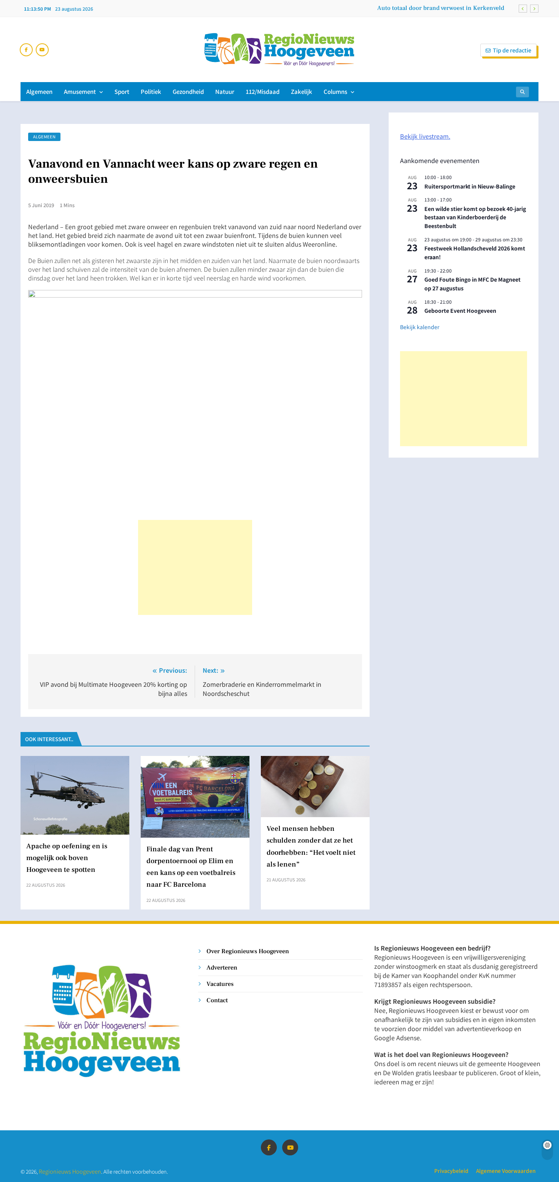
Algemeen (39, 91)
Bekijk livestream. (425, 136)
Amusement (80, 91)
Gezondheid (188, 91)
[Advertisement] (195, 567)
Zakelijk (301, 91)
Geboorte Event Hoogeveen (460, 310)
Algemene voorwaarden (505, 1170)
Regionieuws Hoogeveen (70, 1171)
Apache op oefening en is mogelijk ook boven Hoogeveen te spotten (66, 857)
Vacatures (219, 984)
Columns (335, 91)
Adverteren (221, 967)
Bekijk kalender (419, 327)
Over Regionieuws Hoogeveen (247, 951)
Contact (217, 1000)
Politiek (151, 91)
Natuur (224, 91)
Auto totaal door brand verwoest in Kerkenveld (440, 8)
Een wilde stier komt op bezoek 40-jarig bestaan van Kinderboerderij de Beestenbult (475, 217)
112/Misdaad (263, 91)
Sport (121, 91)
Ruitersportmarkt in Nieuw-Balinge (469, 186)
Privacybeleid (451, 1170)
